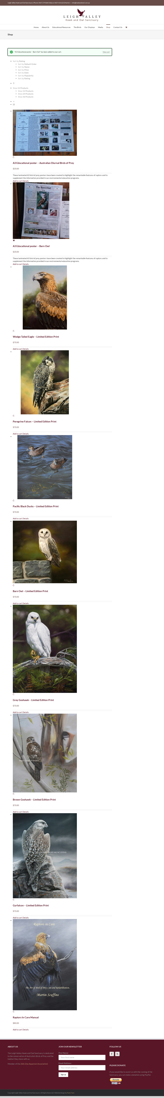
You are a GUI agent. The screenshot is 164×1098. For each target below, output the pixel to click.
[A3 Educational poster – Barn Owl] (62, 212)
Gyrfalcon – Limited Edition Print (31, 905)
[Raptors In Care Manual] (62, 966)
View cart (106, 52)
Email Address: (65, 1063)
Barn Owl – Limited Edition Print (30, 591)
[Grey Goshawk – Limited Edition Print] (62, 650)
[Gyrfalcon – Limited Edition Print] (62, 857)
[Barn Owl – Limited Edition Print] (62, 553)
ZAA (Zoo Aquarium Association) (34, 1064)
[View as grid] (14, 101)
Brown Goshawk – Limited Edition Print (34, 799)
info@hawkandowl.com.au (81, 3)
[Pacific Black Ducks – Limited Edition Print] (62, 468)
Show (25, 91)
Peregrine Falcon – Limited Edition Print (34, 421)
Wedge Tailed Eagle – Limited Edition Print (36, 336)
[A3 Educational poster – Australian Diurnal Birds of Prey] (62, 134)
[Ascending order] (14, 83)
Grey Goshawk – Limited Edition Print (33, 700)
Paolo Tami (70, 1093)
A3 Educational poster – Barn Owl (31, 246)
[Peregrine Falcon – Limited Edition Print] (62, 383)
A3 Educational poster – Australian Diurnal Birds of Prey (43, 162)
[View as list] (14, 104)
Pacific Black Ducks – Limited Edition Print (36, 506)
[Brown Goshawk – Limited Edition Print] (62, 754)
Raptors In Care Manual (26, 1017)
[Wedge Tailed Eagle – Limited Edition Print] (62, 298)
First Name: (64, 1053)
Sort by (27, 64)
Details (26, 181)
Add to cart (17, 181)
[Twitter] (117, 1054)
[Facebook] (112, 1054)
